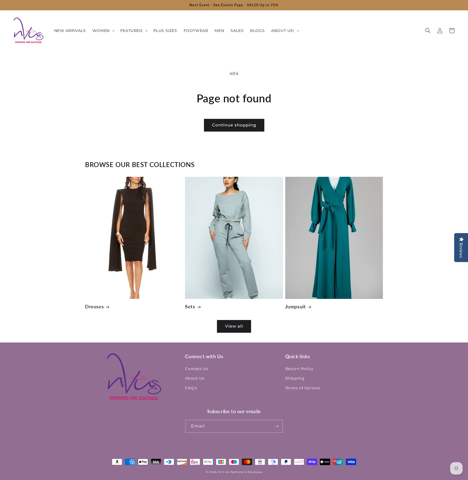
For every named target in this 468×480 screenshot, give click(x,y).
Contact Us (196, 368)
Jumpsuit (295, 306)
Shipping (295, 378)
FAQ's (191, 388)
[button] (103, 30)
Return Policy (299, 368)
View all (234, 326)
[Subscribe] (276, 426)
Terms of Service (302, 388)
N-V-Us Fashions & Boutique (240, 472)
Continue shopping (234, 125)
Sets (190, 306)
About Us (194, 378)
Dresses (94, 306)
